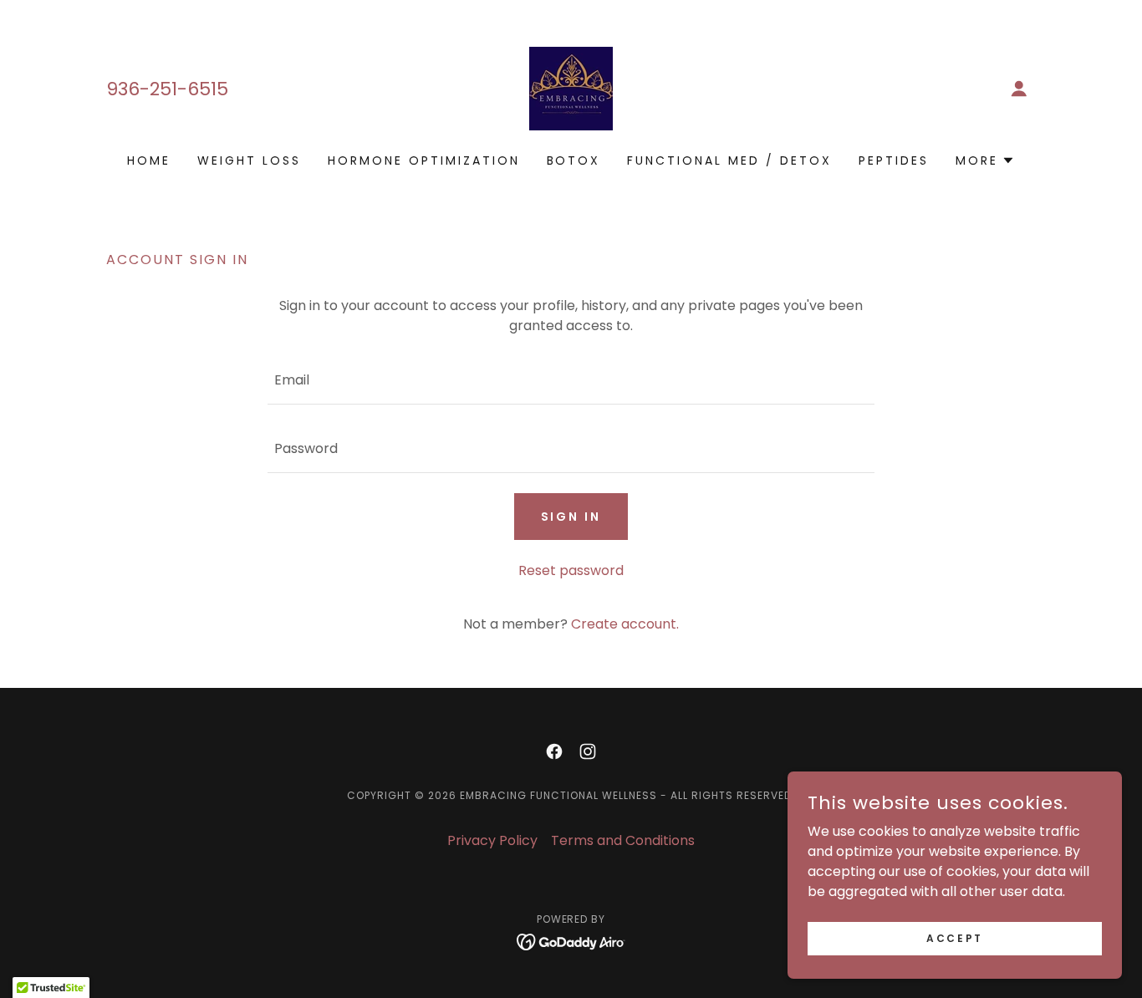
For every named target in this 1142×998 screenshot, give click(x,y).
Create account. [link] (625, 624)
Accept (954, 937)
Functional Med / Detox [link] (729, 160)
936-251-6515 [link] (167, 89)
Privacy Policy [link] (492, 840)
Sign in (571, 516)
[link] (571, 87)
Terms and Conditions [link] (623, 840)
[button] (1019, 88)
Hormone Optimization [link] (424, 160)
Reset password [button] (571, 570)
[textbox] (571, 380)
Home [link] (149, 160)
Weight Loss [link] (249, 160)
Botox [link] (574, 160)
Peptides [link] (894, 160)
